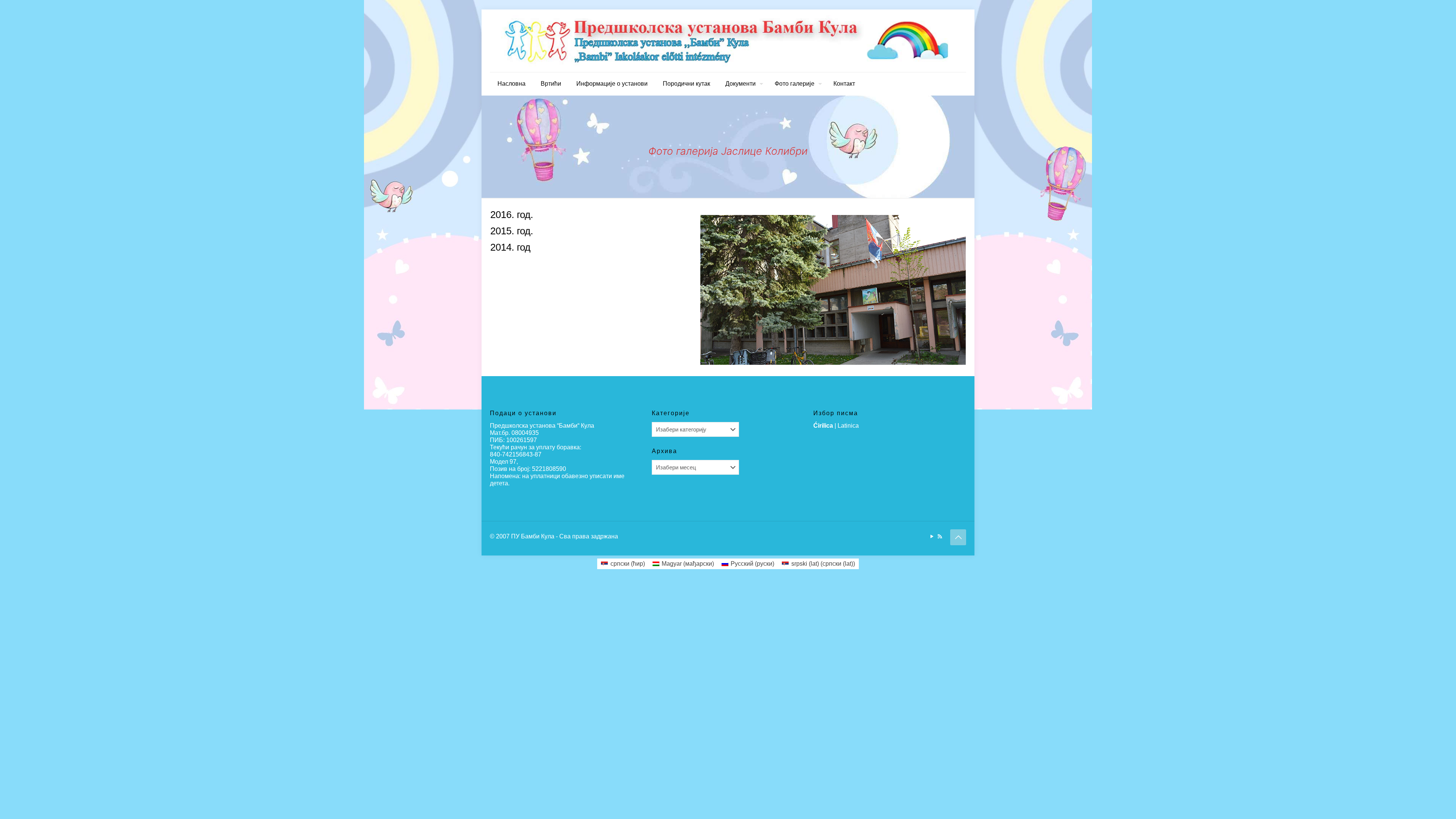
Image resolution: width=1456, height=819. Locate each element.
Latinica (848, 425)
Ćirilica (823, 425)
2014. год (510, 247)
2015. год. (511, 231)
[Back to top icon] (958, 537)
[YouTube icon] (932, 536)
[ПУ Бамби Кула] (728, 40)
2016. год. (511, 214)
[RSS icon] (940, 536)
